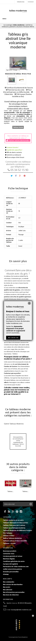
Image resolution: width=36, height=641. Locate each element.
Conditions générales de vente (13, 561)
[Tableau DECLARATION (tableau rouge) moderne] (25, 483)
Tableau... (10, 491)
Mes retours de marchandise (12, 584)
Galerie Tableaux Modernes (14, 424)
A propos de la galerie (10, 564)
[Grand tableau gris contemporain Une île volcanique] (11, 80)
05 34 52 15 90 (19, 170)
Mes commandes (8, 582)
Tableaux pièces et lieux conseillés (15, 541)
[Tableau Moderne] (18, 11)
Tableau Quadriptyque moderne (14, 528)
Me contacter (13, 338)
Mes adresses (7, 590)
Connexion (31, 1)
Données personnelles (11, 572)
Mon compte (7, 579)
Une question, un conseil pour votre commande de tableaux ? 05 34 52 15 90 (18, 441)
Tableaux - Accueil (9, 543)
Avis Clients (16, 624)
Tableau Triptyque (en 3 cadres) (14, 525)
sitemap (6, 574)
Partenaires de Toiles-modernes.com (15, 566)
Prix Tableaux (7, 533)
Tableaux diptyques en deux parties (15, 523)
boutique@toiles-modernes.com (21, 610)
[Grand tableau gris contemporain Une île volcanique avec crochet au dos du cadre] (21, 80)
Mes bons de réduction (11, 595)
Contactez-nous (20, 1)
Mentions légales (9, 559)
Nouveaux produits (9, 551)
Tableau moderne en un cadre (13, 520)
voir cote (25, 345)
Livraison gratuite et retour (12, 556)
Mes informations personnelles (13, 592)
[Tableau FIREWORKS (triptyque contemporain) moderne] (10, 483)
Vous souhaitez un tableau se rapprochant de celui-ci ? (19, 138)
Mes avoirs (6, 587)
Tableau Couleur (8, 536)
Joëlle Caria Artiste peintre (12, 569)
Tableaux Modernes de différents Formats (17, 530)
